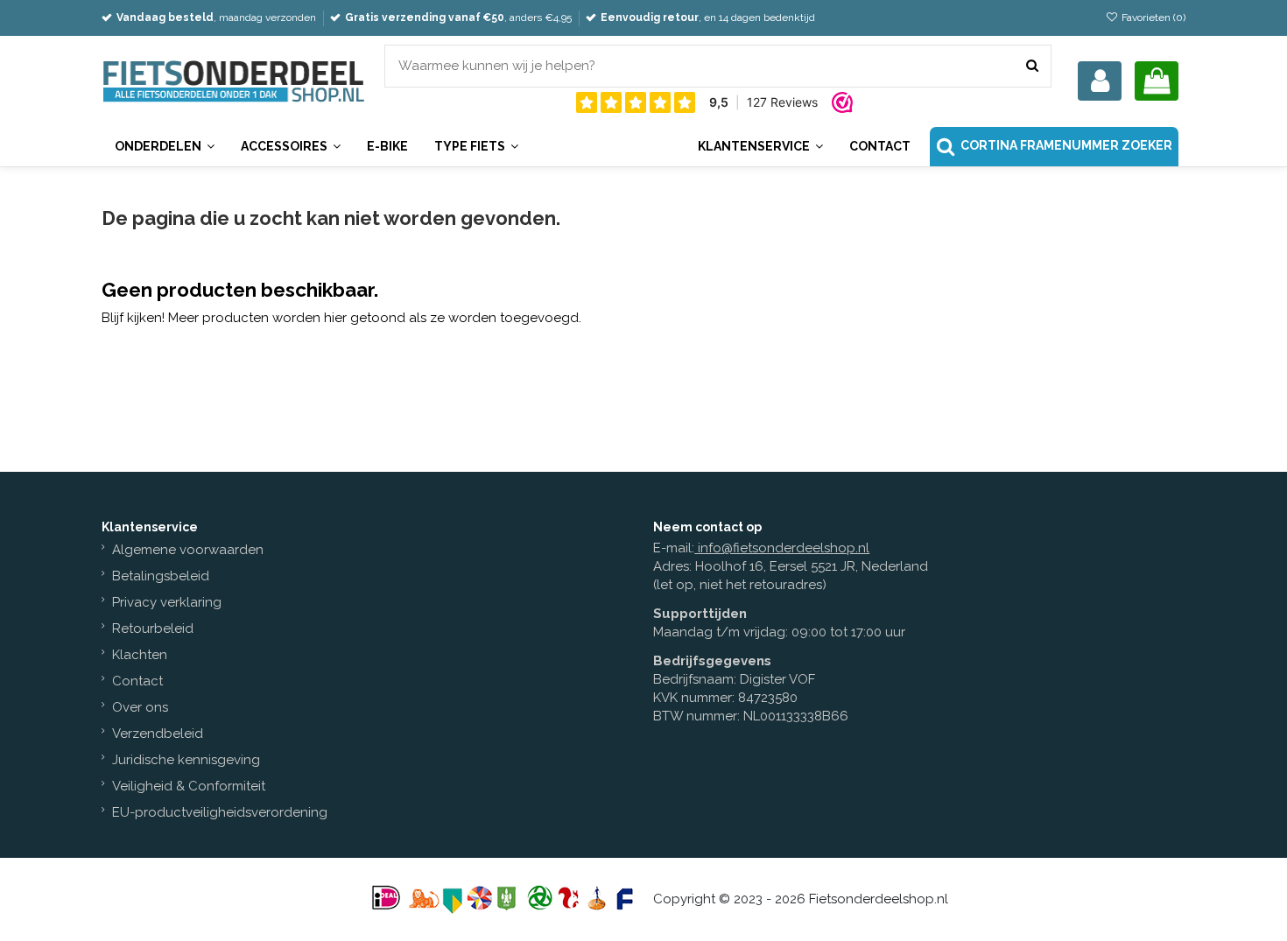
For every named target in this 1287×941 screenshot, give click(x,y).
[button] (760, 146)
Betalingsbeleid (160, 576)
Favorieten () (1152, 17)
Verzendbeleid (157, 733)
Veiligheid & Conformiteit (188, 786)
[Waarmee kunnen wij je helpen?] (1032, 66)
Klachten (139, 655)
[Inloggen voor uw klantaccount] (1100, 81)
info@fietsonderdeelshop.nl (783, 548)
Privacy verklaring (167, 602)
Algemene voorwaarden (188, 550)
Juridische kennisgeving (186, 760)
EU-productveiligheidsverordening (219, 812)
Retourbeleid (152, 628)
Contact (137, 681)
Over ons (140, 707)
